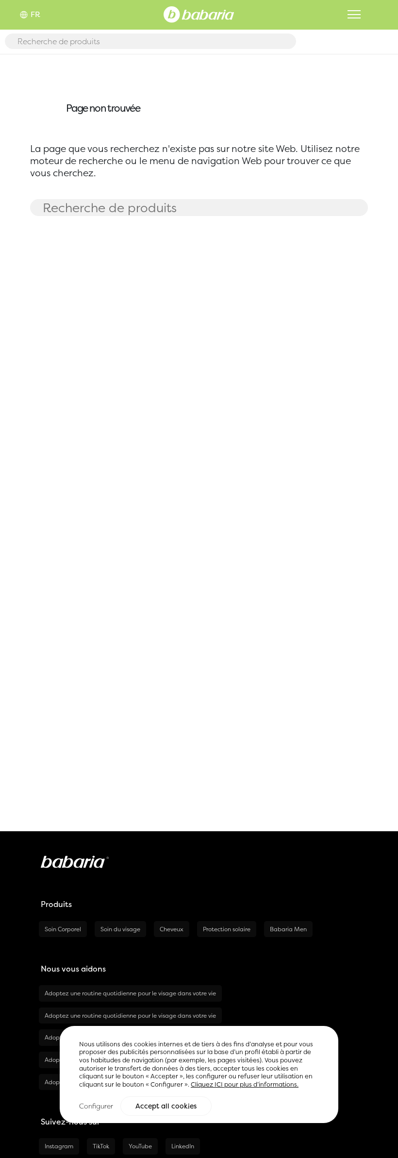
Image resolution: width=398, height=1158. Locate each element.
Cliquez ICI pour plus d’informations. (244, 1084)
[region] (199, 1075)
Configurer (96, 1105)
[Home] (199, 13)
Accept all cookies (166, 1106)
